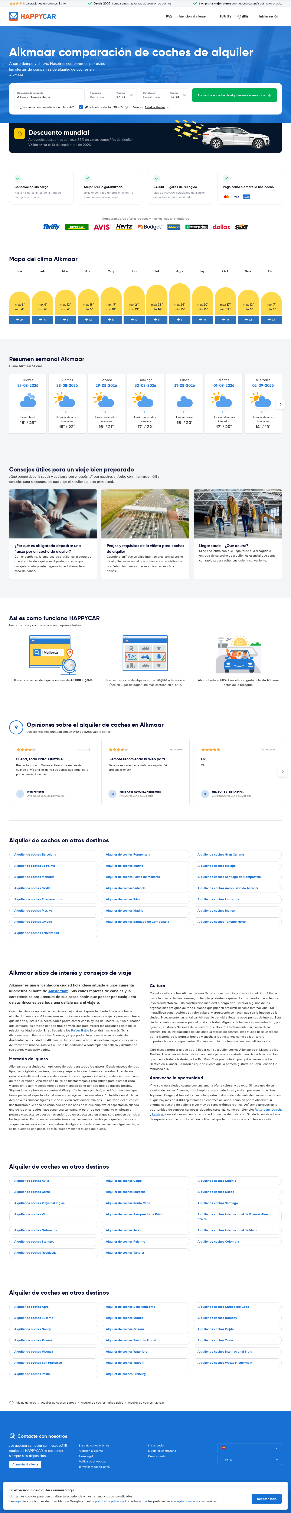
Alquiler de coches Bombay (217, 1318)
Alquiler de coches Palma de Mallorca (133, 877)
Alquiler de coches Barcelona (35, 854)
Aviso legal (86, 1456)
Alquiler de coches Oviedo (33, 921)
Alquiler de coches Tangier (125, 1252)
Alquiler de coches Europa (58, 1402)
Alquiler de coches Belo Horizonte (130, 1306)
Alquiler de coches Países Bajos (102, 1402)
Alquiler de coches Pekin (32, 1374)
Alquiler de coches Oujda (215, 1329)
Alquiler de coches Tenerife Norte (221, 921)
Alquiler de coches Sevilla (32, 888)
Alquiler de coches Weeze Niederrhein (224, 1362)
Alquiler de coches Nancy (32, 1329)
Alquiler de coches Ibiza (123, 899)
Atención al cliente (192, 16)
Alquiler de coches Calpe (124, 1180)
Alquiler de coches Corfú (32, 1192)
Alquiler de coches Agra (31, 1306)
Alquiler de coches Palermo (125, 1241)
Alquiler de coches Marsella (126, 1192)
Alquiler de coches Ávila (31, 1180)
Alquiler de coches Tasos (215, 1340)
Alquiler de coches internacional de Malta (227, 1230)
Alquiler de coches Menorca (34, 877)
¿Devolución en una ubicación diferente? (46, 107)
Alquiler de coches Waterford (127, 1351)
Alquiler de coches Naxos (215, 1192)
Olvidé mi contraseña (162, 1451)
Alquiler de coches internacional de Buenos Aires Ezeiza (232, 1216)
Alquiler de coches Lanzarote (218, 899)
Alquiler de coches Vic (30, 1214)
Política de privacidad (92, 1461)
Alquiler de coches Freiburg (126, 1374)
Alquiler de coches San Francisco (38, 1362)
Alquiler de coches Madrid (125, 865)
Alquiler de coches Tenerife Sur (36, 933)
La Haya (158, 1114)
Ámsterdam (58, 991)
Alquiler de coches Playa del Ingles (39, 1203)
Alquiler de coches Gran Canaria (220, 854)
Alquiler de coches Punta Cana (128, 1203)
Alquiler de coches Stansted (34, 1241)
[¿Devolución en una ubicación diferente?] (16, 107)
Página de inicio (26, 1402)
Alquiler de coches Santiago (217, 1203)
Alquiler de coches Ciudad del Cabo (223, 1306)
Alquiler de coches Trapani (125, 1362)
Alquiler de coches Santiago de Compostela (229, 877)
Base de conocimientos (94, 1445)
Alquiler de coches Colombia (218, 1241)
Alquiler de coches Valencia (126, 888)
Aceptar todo (267, 1498)
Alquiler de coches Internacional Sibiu (224, 1351)
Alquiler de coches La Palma (34, 865)
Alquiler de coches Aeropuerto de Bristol (135, 1214)
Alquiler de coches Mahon (216, 910)
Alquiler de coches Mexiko (33, 910)
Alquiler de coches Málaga (216, 865)
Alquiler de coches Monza (124, 1318)
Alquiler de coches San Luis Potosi (131, 1340)
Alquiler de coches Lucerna (33, 1318)
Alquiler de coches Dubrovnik (35, 1230)
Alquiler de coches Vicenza (33, 1351)
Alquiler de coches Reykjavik (35, 1252)
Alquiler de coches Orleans (125, 1329)
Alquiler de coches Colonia (216, 1180)
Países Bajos (80, 1030)
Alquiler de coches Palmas (33, 1340)
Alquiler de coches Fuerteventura (38, 899)
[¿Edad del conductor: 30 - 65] (81, 107)
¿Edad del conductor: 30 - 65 (104, 107)
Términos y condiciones (94, 1467)
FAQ (169, 16)
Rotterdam (262, 1109)
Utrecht (276, 1109)
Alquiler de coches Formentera (128, 854)
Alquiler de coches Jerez (123, 1230)
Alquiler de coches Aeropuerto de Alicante (227, 888)
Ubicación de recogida (30, 93)
